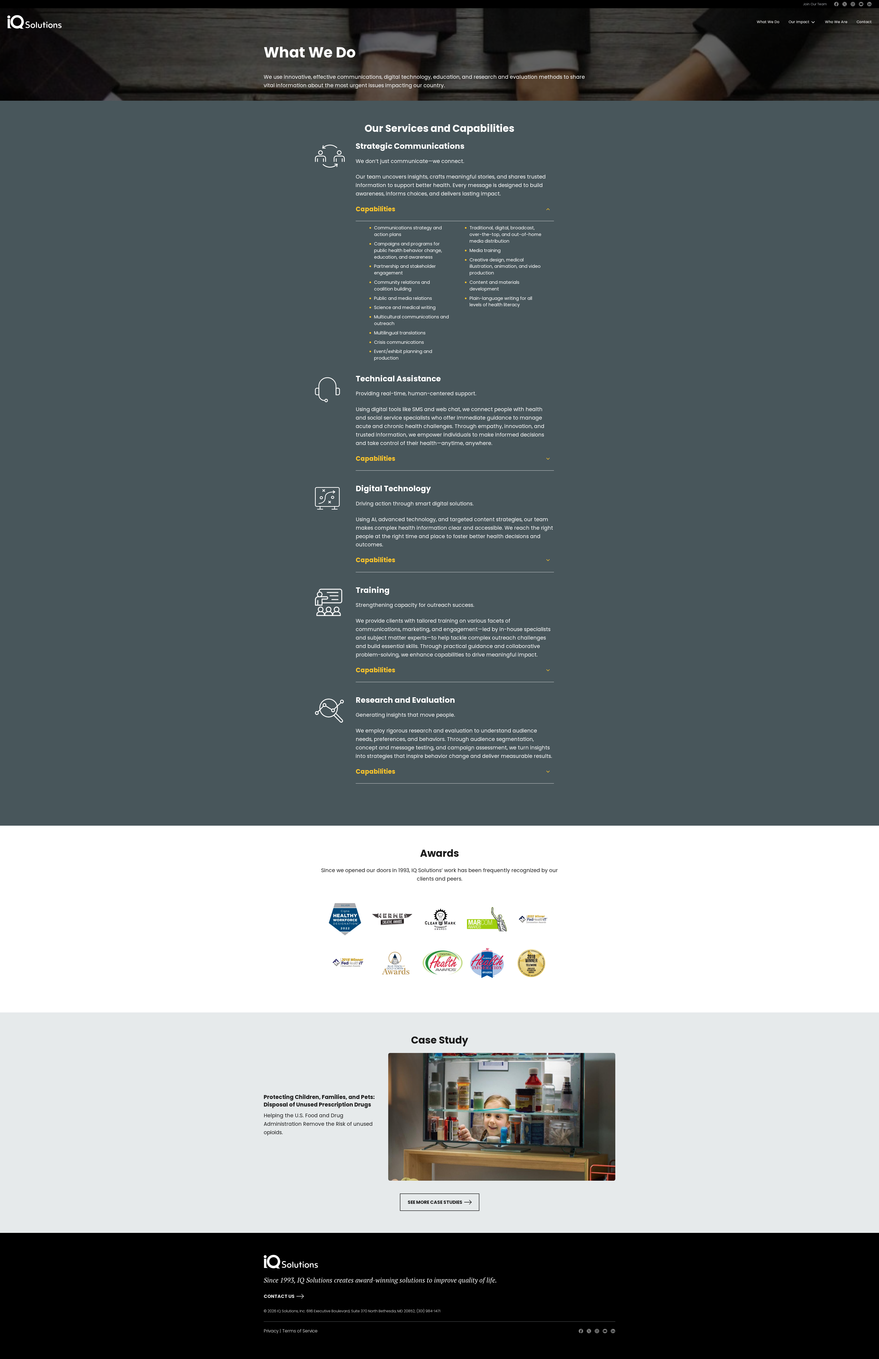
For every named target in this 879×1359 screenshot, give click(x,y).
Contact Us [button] (279, 1296)
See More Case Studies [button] (435, 1202)
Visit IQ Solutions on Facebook (836, 4)
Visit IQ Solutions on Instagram (853, 4)
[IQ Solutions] (291, 1262)
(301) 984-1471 (428, 1311)
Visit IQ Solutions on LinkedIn (869, 4)
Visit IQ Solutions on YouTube (861, 4)
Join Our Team (815, 4)
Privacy (271, 1331)
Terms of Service (299, 1331)
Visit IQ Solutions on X (844, 4)
